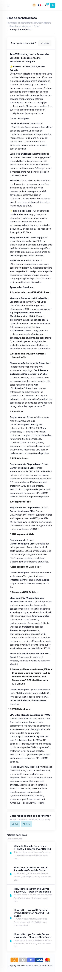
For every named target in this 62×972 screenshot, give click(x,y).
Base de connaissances (20, 26)
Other (36, 26)
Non (28, 824)
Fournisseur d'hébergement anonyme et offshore (29, 22)
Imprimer (45, 43)
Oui (16, 824)
